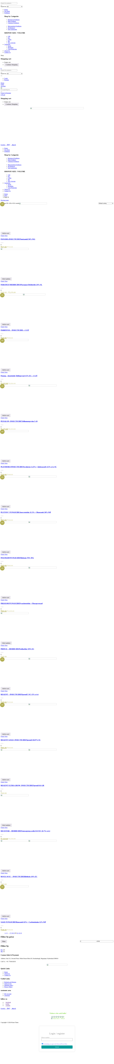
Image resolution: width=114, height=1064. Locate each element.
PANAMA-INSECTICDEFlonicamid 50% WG (18, 239)
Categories (7, 44)
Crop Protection (12, 49)
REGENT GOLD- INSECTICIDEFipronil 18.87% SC (21, 740)
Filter (4, 941)
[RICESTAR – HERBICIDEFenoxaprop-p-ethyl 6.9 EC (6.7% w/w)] (15, 795)
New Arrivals (11, 43)
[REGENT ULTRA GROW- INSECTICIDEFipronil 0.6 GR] (28, 750)
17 (10, 933)
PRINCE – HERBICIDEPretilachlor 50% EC (17, 649)
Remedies (10, 47)
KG (9, 38)
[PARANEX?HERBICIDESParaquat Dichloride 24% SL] (15, 249)
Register (6, 80)
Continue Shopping (11, 64)
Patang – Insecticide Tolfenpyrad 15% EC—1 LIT (19, 376)
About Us (7, 51)
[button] (3, 95)
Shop (5, 195)
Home (6, 9)
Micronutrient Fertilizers (14, 26)
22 (19, 933)
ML (9, 41)
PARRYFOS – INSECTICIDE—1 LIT (15, 330)
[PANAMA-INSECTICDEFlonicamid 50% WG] (33, 204)
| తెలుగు (13, 145)
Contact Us (7, 52)
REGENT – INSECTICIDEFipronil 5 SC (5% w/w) (20, 694)
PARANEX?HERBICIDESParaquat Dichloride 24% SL (21, 285)
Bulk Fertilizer (12, 21)
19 (14, 933)
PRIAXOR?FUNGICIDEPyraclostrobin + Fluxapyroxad (22, 603)
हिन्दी (8, 145)
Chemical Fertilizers (13, 23)
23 (21, 933)
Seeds (9, 46)
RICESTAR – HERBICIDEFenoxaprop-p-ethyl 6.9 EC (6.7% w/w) (25, 831)
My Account (7, 994)
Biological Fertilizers (14, 19)
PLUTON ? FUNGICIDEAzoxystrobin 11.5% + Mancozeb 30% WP (26, 512)
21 (17, 933)
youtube (7, 1005)
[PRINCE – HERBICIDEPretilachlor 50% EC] (15, 613)
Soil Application (12, 29)
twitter (7, 1004)
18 (12, 933)
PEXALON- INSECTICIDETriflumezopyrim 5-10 (19, 421)
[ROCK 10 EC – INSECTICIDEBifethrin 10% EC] (28, 841)
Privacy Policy (8, 987)
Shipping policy (8, 985)
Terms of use (7, 983)
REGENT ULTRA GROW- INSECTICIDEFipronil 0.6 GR (22, 785)
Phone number (45, 1037)
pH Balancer (11, 28)
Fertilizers (7, 13)
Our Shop (7, 11)
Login (6, 78)
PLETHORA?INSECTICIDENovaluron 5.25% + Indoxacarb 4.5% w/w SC (29, 467)
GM (9, 36)
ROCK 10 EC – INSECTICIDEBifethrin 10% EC (19, 877)
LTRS (9, 39)
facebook (8, 1002)
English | (4, 145)
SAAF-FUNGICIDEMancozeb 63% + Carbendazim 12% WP (23, 922)
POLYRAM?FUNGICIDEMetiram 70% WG (17, 558)
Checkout (7, 995)
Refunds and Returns (10, 982)
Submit (57, 1047)
